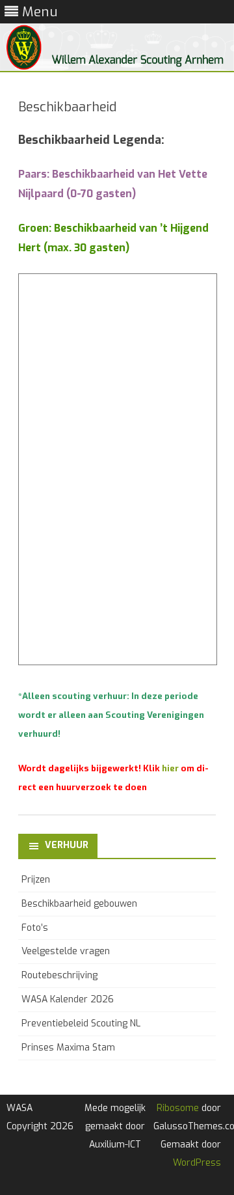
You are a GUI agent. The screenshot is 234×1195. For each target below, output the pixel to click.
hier (170, 768)
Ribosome (178, 1108)
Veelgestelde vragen (65, 951)
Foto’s (34, 928)
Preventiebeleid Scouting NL (80, 1023)
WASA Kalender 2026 (67, 999)
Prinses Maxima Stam (68, 1047)
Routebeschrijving (59, 975)
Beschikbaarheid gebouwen (79, 904)
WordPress (197, 1163)
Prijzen (35, 879)
